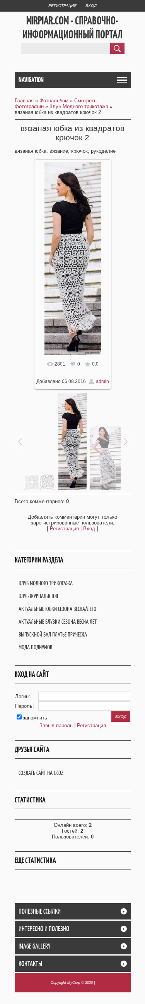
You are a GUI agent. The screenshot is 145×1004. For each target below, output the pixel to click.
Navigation (31, 80)
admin (102, 381)
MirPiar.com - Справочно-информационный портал (72, 27)
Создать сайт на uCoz (41, 772)
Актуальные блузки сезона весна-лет (58, 621)
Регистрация (62, 5)
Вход (91, 5)
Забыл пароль (56, 725)
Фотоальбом (53, 101)
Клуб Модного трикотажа (78, 106)
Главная (24, 101)
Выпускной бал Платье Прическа (53, 634)
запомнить (35, 718)
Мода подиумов (35, 647)
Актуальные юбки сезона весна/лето (57, 608)
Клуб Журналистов (38, 596)
